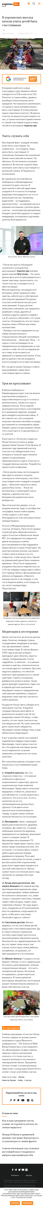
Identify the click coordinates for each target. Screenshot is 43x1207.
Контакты (15, 1175)
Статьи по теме (10, 1113)
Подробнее (27, 1203)
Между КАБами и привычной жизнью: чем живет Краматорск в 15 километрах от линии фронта (20, 1138)
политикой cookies (24, 1197)
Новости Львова (9, 1080)
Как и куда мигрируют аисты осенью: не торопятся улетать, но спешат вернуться (20, 1124)
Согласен (15, 1203)
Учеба (20, 1080)
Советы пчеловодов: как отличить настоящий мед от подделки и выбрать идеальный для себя (20, 1152)
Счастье (27, 1080)
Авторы (29, 1175)
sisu (22, 772)
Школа (21, 1077)
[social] (11, 1100)
